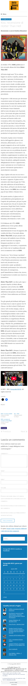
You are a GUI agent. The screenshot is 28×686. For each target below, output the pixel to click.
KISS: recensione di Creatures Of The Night (6, 419)
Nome (3, 471)
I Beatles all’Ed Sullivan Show (17, 635)
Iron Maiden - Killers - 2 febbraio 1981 (15, 654)
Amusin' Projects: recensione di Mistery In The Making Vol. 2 (17, 645)
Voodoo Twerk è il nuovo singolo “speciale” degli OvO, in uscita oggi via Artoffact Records (16, 631)
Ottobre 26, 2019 (6, 19)
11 (7, 582)
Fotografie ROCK (15, 389)
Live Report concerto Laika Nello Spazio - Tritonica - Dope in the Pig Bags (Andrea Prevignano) (17, 615)
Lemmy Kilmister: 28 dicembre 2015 (14, 620)
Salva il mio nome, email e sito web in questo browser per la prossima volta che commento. (13, 499)
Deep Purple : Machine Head (16, 624)
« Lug (5, 597)
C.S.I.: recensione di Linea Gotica (16, 640)
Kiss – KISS (16, 413)
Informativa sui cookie (11, 679)
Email (3, 479)
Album (4, 428)
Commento (4, 453)
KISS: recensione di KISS (6, 413)
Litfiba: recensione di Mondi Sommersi (16, 609)
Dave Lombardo (13, 649)
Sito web (3, 487)
